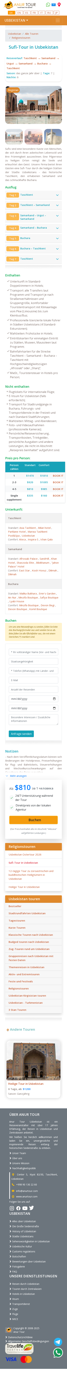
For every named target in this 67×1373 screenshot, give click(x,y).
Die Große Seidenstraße (25, 1226)
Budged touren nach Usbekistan (29, 942)
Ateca (22, 539)
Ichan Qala (46, 539)
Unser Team (19, 1153)
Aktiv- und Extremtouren (24, 974)
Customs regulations (23, 1251)
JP (56, 12)
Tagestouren (17, 920)
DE (11, 12)
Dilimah (53, 570)
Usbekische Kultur (22, 1246)
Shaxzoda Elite (26, 562)
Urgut (10, 63)
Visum (15, 1299)
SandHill (45, 558)
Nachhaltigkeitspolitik (24, 1168)
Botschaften (19, 1256)
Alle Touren (31, 33)
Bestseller (15, 906)
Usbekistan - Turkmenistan (26, 1002)
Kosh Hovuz (39, 570)
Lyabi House (16, 601)
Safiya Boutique (49, 597)
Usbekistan (14, 33)
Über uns (17, 1158)
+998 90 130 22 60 (26, 1184)
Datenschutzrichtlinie (20, 1337)
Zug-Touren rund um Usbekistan (29, 949)
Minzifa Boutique (28, 597)
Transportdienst (21, 1304)
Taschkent (30, 58)
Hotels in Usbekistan (23, 1294)
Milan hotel (44, 527)
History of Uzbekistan (24, 1231)
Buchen (10, 620)
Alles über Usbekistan (24, 1221)
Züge (15, 1309)
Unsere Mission (20, 1163)
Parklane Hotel (17, 531)
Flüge (15, 1314)
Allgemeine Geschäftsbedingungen (28, 1341)
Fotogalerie (18, 1266)
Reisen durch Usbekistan (25, 1283)
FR (34, 12)
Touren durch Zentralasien (27, 1289)
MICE (15, 1319)
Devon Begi (48, 605)
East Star (25, 570)
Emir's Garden (47, 593)
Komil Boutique (38, 609)
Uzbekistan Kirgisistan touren (27, 995)
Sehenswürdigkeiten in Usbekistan (31, 1241)
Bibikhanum (43, 562)
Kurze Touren (17, 927)
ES (27, 12)
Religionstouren (21, 37)
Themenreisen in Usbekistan (26, 967)
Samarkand (48, 58)
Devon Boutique (18, 609)
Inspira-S (33, 539)
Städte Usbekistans (23, 1236)
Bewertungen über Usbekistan (29, 1261)
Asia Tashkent (28, 527)
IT (41, 12)
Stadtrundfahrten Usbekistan (27, 913)
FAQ (14, 1271)
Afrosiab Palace (28, 558)
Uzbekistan (28, 535)
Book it (58, 475)
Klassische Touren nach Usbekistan (31, 934)
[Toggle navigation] (58, 20)
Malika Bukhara (28, 593)
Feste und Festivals (21, 981)
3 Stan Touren (17, 1009)
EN (19, 12)
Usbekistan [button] (15, 20)
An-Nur (12, 597)
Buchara (42, 63)
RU (49, 12)
